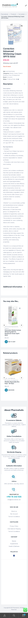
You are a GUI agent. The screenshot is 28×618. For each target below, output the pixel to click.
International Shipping (14, 529)
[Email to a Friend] (18, 79)
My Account (14, 514)
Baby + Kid (7, 378)
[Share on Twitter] (9, 79)
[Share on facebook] (7, 79)
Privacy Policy (14, 526)
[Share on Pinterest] (16, 79)
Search (14, 615)
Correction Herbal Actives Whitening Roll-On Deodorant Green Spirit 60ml (13, 332)
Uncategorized (16, 75)
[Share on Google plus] (14, 79)
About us (14, 511)
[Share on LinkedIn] (11, 79)
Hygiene (7, 328)
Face (10, 75)
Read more (11, 390)
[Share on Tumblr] (12, 79)
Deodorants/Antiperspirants (11, 326)
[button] (22, 26)
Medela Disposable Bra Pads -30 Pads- (12, 382)
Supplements (14, 543)
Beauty (11, 73)
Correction (9, 77)
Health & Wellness (14, 546)
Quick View (20, 308)
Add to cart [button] (11, 341)
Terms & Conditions (14, 516)
